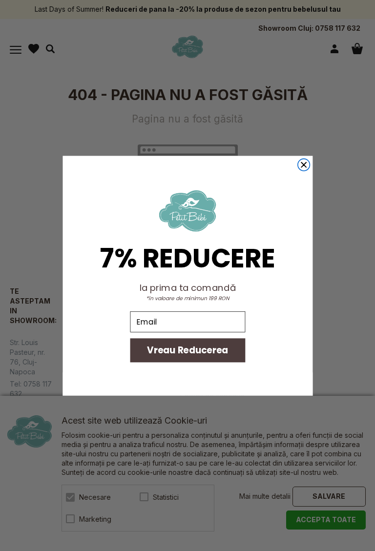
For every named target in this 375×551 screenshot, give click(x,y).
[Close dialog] (303, 165)
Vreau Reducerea (187, 350)
